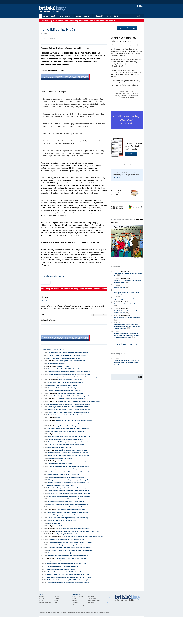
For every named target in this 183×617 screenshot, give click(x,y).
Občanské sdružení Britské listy (59, 612)
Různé (56, 602)
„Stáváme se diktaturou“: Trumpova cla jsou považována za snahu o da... (70, 547)
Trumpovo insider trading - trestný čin (59, 447)
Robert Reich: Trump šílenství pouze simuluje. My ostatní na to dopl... (68, 518)
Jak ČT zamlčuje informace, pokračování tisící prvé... (64, 358)
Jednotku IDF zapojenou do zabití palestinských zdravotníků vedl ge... (69, 404)
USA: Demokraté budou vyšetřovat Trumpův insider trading (66, 445)
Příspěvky (116, 16)
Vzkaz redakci (92, 598)
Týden (118, 344)
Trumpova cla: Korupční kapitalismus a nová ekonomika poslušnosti (68, 512)
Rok (131, 344)
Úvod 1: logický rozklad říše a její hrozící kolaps (71, 510)
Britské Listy (128, 598)
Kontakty (74, 598)
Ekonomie (41, 598)
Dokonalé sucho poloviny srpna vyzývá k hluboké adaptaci (126, 293)
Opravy (74, 600)
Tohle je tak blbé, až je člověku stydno (70, 380)
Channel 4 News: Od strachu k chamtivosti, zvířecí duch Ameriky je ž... (68, 574)
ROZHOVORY (69, 16)
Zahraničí (41, 596)
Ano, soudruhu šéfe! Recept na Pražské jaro (127, 318)
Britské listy (53, 9)
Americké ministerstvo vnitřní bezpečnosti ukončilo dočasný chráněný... (70, 415)
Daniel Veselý (52, 377)
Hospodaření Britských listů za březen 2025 (60, 485)
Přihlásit (140, 6)
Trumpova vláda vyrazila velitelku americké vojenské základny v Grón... (69, 436)
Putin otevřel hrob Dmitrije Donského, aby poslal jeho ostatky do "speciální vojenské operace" (126, 362)
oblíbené (103, 315)
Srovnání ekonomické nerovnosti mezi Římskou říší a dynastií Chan (68, 482)
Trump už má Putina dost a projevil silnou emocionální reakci (74, 420)
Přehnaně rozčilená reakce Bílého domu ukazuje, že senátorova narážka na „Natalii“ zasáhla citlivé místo (127, 326)
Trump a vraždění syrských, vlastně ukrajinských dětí (71, 558)
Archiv (60, 16)
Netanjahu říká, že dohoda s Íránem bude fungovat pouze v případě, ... (69, 556)
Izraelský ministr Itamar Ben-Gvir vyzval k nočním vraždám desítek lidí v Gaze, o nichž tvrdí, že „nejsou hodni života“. (127, 335)
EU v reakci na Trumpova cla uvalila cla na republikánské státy (67, 488)
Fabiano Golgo (52, 393)
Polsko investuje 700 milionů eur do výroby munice (63, 474)
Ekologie (61, 276)
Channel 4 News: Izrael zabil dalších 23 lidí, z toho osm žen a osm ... (67, 572)
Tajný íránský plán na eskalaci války (126, 299)
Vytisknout (46, 283)
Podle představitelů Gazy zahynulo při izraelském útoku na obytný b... (68, 580)
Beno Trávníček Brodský (55, 537)
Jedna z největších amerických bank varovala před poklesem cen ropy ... (70, 507)
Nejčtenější (115, 266)
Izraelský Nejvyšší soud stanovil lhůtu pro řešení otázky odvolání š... (68, 499)
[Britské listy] (65, 77)
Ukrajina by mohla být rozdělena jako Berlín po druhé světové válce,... (69, 407)
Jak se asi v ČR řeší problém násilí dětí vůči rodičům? (71, 450)
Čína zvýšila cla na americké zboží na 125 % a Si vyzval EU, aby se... (68, 423)
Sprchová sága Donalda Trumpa (67, 426)
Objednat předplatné (126, 28)
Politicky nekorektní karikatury (127, 220)
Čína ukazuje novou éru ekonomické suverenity (72, 461)
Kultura (41, 600)
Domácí (56, 596)
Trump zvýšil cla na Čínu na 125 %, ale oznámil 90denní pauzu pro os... (68, 561)
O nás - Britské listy (77, 596)
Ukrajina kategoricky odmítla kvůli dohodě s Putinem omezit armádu (68, 491)
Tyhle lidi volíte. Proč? (54, 523)
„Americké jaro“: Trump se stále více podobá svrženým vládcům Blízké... (70, 550)
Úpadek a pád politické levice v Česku (68, 534)
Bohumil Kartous (53, 380)
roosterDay (59, 526)
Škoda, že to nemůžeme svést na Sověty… (127, 305)
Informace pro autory (94, 600)
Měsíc (125, 344)
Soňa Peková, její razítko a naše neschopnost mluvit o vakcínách (127, 281)
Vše (136, 344)
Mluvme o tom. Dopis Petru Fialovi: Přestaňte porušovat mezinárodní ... (69, 369)
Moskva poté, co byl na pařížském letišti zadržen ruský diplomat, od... (69, 496)
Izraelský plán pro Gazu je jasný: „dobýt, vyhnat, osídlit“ (65, 545)
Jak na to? (117, 177)
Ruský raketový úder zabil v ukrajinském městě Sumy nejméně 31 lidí (69, 374)
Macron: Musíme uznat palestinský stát (60, 458)
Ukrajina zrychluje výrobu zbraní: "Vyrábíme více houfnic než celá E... (69, 472)
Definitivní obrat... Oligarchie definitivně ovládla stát (128, 274)
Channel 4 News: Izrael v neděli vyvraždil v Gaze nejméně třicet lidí (68, 352)
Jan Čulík (51, 450)
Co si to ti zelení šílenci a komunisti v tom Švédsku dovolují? (126, 312)
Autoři (108, 16)
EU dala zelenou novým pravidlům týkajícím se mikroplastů (66, 501)
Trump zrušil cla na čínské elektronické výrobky (62, 385)
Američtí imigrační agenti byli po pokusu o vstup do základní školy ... (68, 412)
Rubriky (87, 16)
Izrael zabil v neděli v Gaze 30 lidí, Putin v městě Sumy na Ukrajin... (68, 355)
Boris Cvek (51, 361)
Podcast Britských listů (124, 165)
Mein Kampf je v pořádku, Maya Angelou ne (70, 393)
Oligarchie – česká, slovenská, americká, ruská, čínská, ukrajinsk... (84, 537)
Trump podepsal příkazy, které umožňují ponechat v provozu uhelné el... (68, 583)
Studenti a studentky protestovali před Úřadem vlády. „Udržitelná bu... (69, 428)
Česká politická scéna (50, 276)
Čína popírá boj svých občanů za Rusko (60, 464)
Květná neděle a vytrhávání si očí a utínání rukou (70, 399)
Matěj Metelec (52, 534)
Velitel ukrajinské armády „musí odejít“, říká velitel (62, 566)
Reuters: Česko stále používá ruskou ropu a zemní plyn (64, 390)
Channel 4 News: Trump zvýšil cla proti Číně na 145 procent (66, 431)
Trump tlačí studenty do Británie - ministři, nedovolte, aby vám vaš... (68, 453)
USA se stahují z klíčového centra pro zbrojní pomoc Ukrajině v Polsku (69, 466)
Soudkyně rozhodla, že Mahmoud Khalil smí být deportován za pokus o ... (70, 388)
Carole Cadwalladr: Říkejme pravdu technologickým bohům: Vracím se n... (70, 442)
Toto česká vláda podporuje (56, 363)
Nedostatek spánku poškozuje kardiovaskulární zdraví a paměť (67, 477)
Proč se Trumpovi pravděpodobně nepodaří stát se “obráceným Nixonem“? (70, 542)
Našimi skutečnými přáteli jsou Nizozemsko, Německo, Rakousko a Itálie (78, 531)
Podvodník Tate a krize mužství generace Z (70, 469)
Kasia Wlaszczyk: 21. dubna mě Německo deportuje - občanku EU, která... (69, 577)
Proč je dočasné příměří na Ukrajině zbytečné (62, 520)
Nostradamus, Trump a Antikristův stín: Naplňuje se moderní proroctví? (79, 401)
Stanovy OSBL (92, 596)
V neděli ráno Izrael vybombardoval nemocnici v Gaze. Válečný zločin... (69, 372)
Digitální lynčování (121, 287)
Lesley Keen (52, 366)
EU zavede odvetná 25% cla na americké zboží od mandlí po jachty (67, 564)
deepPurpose (60, 434)
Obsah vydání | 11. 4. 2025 (52, 349)
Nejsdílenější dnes (118, 353)
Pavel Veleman (125, 271)
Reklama (75, 602)
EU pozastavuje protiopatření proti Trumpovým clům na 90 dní (66, 539)
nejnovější (95, 315)
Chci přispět (131, 154)
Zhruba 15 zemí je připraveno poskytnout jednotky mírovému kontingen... (70, 493)
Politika (56, 598)
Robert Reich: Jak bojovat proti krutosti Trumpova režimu (65, 382)
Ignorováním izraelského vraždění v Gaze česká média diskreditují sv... (78, 377)
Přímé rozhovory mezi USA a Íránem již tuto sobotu (63, 553)
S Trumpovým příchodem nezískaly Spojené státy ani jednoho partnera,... (70, 480)
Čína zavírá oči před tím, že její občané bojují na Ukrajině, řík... (66, 515)
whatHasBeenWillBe (62, 366)
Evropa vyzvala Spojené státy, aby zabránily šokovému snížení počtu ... (69, 455)
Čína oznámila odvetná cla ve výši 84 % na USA (61, 569)
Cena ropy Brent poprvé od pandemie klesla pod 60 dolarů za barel (68, 504)
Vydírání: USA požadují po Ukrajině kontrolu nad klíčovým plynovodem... (69, 396)
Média (56, 600)
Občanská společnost (45, 602)
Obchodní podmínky (78, 605)
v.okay (58, 418)
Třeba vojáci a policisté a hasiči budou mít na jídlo (70, 361)
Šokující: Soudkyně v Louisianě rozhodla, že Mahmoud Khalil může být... (69, 409)
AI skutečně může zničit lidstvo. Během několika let (74, 528)
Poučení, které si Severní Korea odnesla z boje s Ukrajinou (65, 439)
